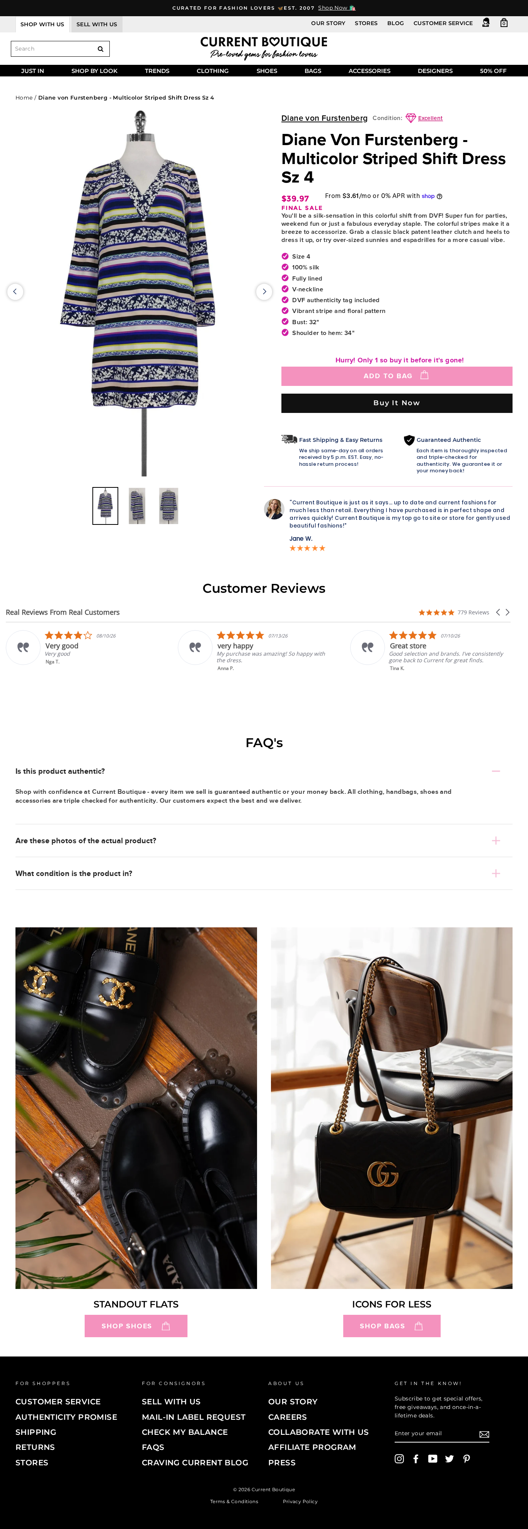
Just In (32, 70)
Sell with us (97, 24)
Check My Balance (185, 1432)
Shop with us (42, 24)
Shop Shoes (127, 1326)
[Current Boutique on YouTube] (433, 1458)
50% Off (493, 70)
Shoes (267, 70)
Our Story (328, 23)
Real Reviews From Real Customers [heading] (63, 612)
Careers (287, 1417)
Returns (35, 1447)
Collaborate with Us (318, 1432)
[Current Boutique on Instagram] (399, 1458)
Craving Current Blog (195, 1462)
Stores (366, 23)
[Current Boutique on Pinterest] (466, 1458)
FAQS (153, 1447)
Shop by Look (95, 70)
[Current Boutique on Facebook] (416, 1458)
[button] (498, 612)
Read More (458, 673)
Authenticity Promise (66, 1417)
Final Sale (302, 208)
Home (24, 98)
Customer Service (443, 23)
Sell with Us (171, 1401)
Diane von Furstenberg (324, 118)
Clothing (213, 70)
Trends (157, 70)
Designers (435, 70)
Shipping (35, 1432)
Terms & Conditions (234, 1501)
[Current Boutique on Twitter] (449, 1458)
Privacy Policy (300, 1501)
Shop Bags (382, 1326)
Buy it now (397, 403)
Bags (313, 70)
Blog (395, 23)
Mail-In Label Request (193, 1417)
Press (282, 1462)
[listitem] (139, 650)
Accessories (369, 70)
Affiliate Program (312, 1447)
